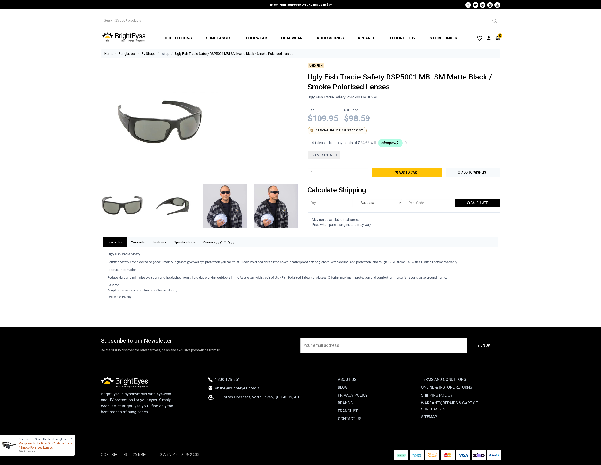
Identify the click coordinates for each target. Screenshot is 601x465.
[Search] (494, 20)
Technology (402, 38)
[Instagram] (490, 5)
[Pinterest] (482, 5)
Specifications (184, 242)
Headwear (292, 38)
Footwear (256, 38)
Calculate (479, 203)
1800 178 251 (227, 379)
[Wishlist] (479, 38)
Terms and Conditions (443, 379)
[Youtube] (497, 5)
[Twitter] (475, 5)
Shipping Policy (437, 395)
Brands (345, 403)
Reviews (209, 242)
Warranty (138, 242)
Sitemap (429, 416)
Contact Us (349, 418)
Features (159, 242)
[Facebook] (468, 5)
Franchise (348, 410)
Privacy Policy (353, 395)
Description (115, 242)
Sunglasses (219, 38)
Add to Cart (408, 172)
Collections (178, 38)
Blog (343, 387)
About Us (347, 379)
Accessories (330, 38)
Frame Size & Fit (324, 155)
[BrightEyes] (124, 37)
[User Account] (489, 38)
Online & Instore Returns (446, 387)
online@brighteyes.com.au (238, 388)
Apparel (366, 38)
